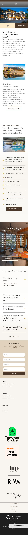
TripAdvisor (5, 412)
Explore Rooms (14, 108)
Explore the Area (14, 209)
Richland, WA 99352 (8, 286)
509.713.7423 (9, 396)
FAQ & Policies (14, 506)
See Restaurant (10, 258)
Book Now (21, 26)
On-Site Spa (8, 177)
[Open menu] (25, 4)
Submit (14, 373)
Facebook (5, 410)
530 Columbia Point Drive (10, 283)
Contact (14, 511)
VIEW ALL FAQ (14, 336)
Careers (14, 523)
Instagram (5, 408)
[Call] (2, 4)
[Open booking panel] (7, 25)
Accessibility (14, 509)
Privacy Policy (14, 521)
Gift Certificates (14, 503)
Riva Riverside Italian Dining (12, 157)
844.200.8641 (12, 398)
